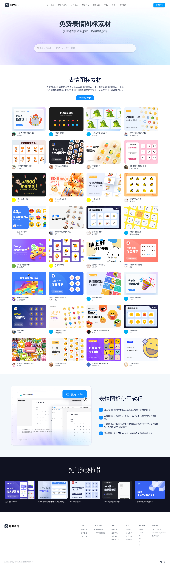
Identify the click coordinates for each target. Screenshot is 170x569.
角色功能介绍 (98, 530)
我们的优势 (62, 5)
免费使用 (159, 5)
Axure (141, 542)
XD (140, 539)
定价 (113, 5)
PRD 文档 (84, 536)
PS (139, 536)
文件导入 (74, 5)
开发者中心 (115, 539)
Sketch (141, 533)
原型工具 (84, 533)
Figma (141, 529)
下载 (106, 5)
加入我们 (129, 533)
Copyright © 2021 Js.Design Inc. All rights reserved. (18, 562)
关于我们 (122, 5)
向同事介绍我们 (99, 533)
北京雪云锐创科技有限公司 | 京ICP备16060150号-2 (19, 561)
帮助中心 (85, 5)
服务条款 (114, 536)
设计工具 (84, 530)
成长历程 (129, 536)
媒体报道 (129, 539)
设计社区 (50, 5)
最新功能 (96, 5)
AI (139, 545)
